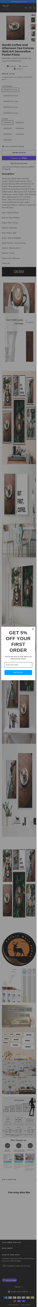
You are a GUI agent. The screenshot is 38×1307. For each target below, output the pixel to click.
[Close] (33, 629)
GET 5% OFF (18, 672)
